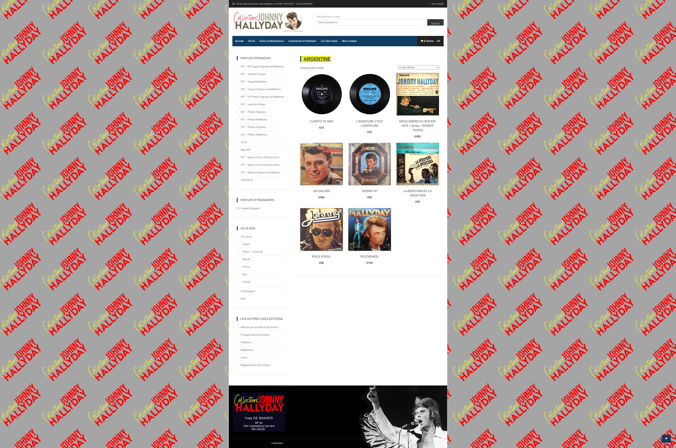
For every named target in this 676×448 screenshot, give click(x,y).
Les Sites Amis (329, 41)
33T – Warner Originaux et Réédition (260, 172)
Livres (244, 357)
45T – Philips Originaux (253, 112)
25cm (244, 142)
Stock (251, 41)
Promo (246, 266)
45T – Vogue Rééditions (254, 81)
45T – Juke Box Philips (253, 104)
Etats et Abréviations (271, 41)
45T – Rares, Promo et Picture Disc (260, 157)
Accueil (239, 41)
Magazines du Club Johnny (255, 365)
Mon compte (438, 3)
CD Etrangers (248, 291)
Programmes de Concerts (255, 334)
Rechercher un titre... (329, 16)
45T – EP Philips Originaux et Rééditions (262, 96)
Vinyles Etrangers (250, 208)
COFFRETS (247, 180)
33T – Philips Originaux (253, 127)
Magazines (247, 350)
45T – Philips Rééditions (254, 119)
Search (435, 23)
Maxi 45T (246, 149)
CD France (246, 236)
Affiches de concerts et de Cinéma (259, 327)
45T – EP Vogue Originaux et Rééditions (262, 66)
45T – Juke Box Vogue (253, 74)
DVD (243, 298)
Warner (246, 259)
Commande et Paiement (302, 41)
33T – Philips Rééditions (254, 134)
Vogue (246, 244)
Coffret (246, 282)
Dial (244, 274)
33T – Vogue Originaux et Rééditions (261, 89)
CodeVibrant (277, 443)
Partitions (246, 342)
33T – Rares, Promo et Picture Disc (260, 165)
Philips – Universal (252, 251)
